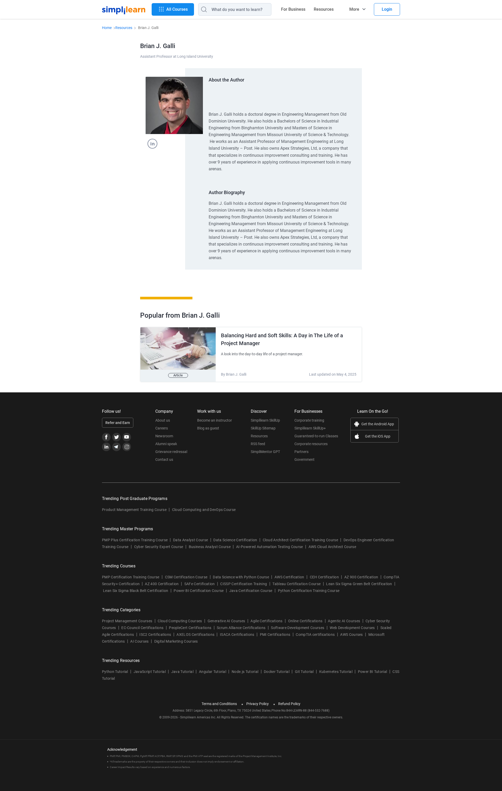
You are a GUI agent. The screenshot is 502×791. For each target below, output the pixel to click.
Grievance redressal (171, 452)
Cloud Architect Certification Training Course (300, 540)
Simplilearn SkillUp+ (310, 428)
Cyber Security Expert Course (158, 547)
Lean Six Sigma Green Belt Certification (359, 584)
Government (304, 459)
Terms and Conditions (219, 704)
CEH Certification (324, 577)
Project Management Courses (127, 621)
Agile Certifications (266, 621)
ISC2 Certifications (155, 634)
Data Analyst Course (190, 540)
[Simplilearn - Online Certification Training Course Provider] (123, 9)
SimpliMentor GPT (265, 452)
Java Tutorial (182, 672)
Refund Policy (289, 704)
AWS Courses (351, 634)
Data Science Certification (235, 540)
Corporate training (309, 420)
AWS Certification (289, 577)
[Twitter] (116, 437)
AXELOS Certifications (195, 634)
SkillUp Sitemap (263, 428)
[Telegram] (116, 447)
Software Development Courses (297, 628)
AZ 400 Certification (162, 584)
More (354, 9)
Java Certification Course (250, 591)
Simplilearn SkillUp (265, 420)
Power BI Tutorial (372, 672)
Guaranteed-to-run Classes (316, 436)
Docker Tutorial (276, 672)
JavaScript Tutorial (150, 672)
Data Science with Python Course (241, 577)
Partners (301, 452)
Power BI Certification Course (199, 591)
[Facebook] (106, 437)
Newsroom (164, 436)
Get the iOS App (377, 436)
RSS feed (258, 444)
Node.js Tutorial (245, 672)
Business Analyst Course (210, 547)
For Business (293, 9)
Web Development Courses (352, 628)
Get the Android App (377, 424)
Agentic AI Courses (344, 621)
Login (387, 9)
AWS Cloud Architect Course (332, 547)
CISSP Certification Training (243, 584)
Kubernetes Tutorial (335, 672)
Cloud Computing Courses (180, 621)
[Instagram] (126, 447)
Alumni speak (166, 444)
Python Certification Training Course (309, 591)
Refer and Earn (117, 423)
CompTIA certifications (315, 634)
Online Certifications (305, 621)
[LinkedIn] (106, 447)
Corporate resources (311, 444)
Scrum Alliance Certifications (241, 628)
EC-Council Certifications (142, 628)
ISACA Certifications (237, 634)
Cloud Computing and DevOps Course (204, 510)
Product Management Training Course (134, 510)
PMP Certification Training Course (130, 577)
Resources (324, 9)
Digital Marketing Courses (176, 641)
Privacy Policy (257, 704)
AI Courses (139, 641)
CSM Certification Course (186, 577)
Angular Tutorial (212, 672)
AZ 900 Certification (361, 577)
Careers (161, 428)
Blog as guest (208, 428)
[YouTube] (126, 437)
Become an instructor (214, 420)
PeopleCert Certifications (190, 628)
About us (162, 420)
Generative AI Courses (226, 621)
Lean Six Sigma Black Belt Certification (135, 591)
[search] (202, 9)
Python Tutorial (115, 672)
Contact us (164, 459)
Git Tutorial (304, 672)
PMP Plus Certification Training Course (135, 540)
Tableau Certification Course (296, 584)
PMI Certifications (275, 634)
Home (107, 28)
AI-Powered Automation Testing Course (269, 547)
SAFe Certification (199, 584)
